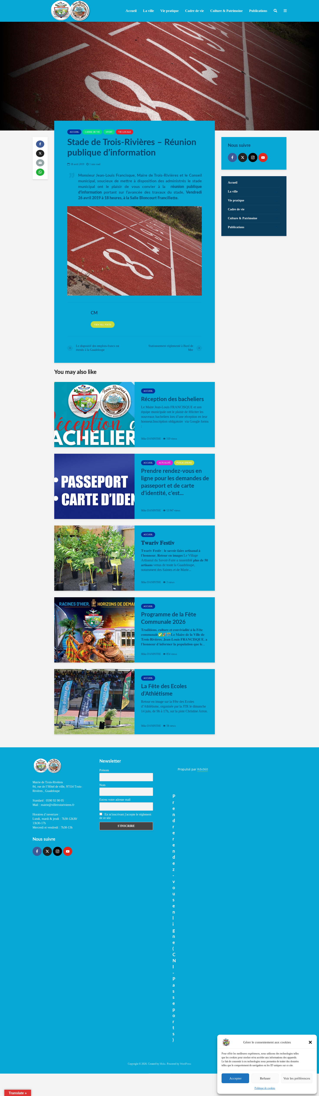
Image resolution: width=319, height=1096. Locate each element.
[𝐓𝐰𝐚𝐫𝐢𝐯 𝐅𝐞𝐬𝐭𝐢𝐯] (94, 558)
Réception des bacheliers (172, 399)
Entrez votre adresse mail (114, 799)
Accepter (235, 1078)
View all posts (102, 324)
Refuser (265, 1078)
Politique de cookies (265, 1088)
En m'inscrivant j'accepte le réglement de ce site (125, 816)
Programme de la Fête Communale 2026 (168, 618)
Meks (163, 1063)
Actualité (165, 463)
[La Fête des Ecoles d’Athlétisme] (94, 701)
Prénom (104, 770)
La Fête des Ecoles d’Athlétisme (164, 690)
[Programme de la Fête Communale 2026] (94, 630)
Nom (102, 785)
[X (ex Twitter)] (242, 157)
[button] (310, 1042)
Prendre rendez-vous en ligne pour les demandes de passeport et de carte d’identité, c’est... (175, 482)
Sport (109, 132)
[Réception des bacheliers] (94, 414)
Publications (184, 463)
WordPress (185, 1063)
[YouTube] (263, 157)
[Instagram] (252, 157)
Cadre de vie (92, 132)
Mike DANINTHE (151, 438)
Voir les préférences (296, 1078)
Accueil (131, 11)
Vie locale (124, 132)
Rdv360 (202, 769)
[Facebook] (232, 157)
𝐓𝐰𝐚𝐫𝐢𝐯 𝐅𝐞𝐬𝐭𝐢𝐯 (157, 543)
